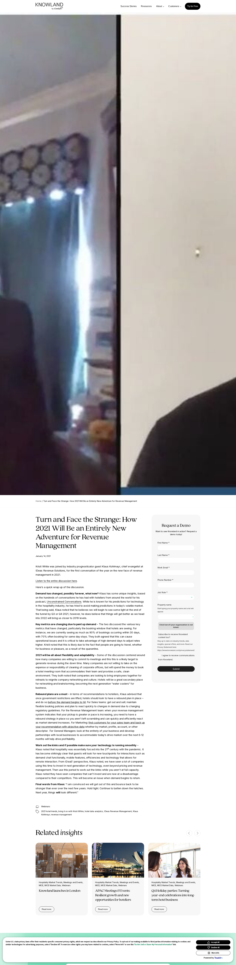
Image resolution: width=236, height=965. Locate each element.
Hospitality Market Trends (50, 882)
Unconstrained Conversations (64, 601)
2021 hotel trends (49, 811)
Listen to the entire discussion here (56, 580)
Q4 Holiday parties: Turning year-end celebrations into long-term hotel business (173, 895)
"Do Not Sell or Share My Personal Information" (153, 944)
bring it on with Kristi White (71, 811)
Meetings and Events (73, 882)
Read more (48, 909)
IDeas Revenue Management (118, 811)
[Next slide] (197, 833)
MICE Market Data (53, 885)
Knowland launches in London (59, 890)
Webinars (45, 806)
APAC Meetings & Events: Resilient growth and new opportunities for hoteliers (113, 895)
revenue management (61, 814)
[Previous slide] (189, 833)
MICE (41, 885)
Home (38, 501)
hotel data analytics (94, 811)
